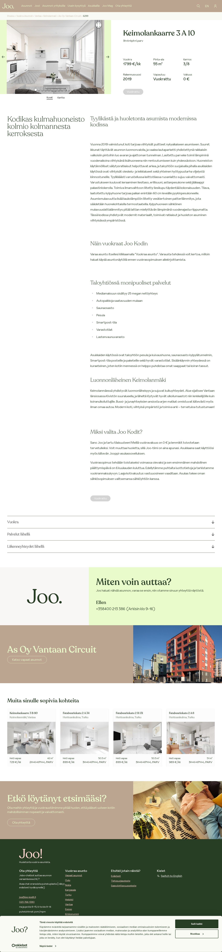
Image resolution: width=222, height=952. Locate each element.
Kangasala (70, 889)
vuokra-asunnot (24, 16)
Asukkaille (94, 6)
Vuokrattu (133, 92)
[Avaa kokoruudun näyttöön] (98, 25)
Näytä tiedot (46, 946)
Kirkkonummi (72, 914)
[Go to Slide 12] (72, 90)
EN (207, 6)
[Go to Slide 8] (59, 90)
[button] (55, 57)
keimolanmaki (49, 16)
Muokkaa (195, 933)
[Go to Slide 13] (75, 90)
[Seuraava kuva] (107, 57)
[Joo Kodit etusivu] (8, 6)
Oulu (67, 880)
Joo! (37, 6)
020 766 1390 (27, 902)
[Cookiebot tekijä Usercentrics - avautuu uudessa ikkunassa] (19, 946)
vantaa (38, 16)
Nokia (68, 885)
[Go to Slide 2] (39, 90)
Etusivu (10, 16)
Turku (68, 894)
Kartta (61, 97)
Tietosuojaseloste (120, 880)
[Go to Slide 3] (42, 90)
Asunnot (26, 6)
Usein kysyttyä (76, 6)
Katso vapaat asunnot (27, 660)
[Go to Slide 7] (55, 90)
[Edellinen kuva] (3, 57)
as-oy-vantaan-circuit (69, 16)
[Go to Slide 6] (52, 90)
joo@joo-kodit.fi (27, 897)
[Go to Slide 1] (35, 90)
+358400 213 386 (110, 608)
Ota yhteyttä (123, 6)
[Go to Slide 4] (46, 90)
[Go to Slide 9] (62, 90)
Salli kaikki (196, 924)
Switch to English (171, 876)
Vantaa (69, 904)
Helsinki (69, 899)
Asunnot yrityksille (53, 6)
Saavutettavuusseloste (123, 885)
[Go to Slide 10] (65, 90)
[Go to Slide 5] (49, 90)
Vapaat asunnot (73, 875)
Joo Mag (107, 6)
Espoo (68, 909)
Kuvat (50, 97)
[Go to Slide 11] (69, 90)
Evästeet (116, 876)
